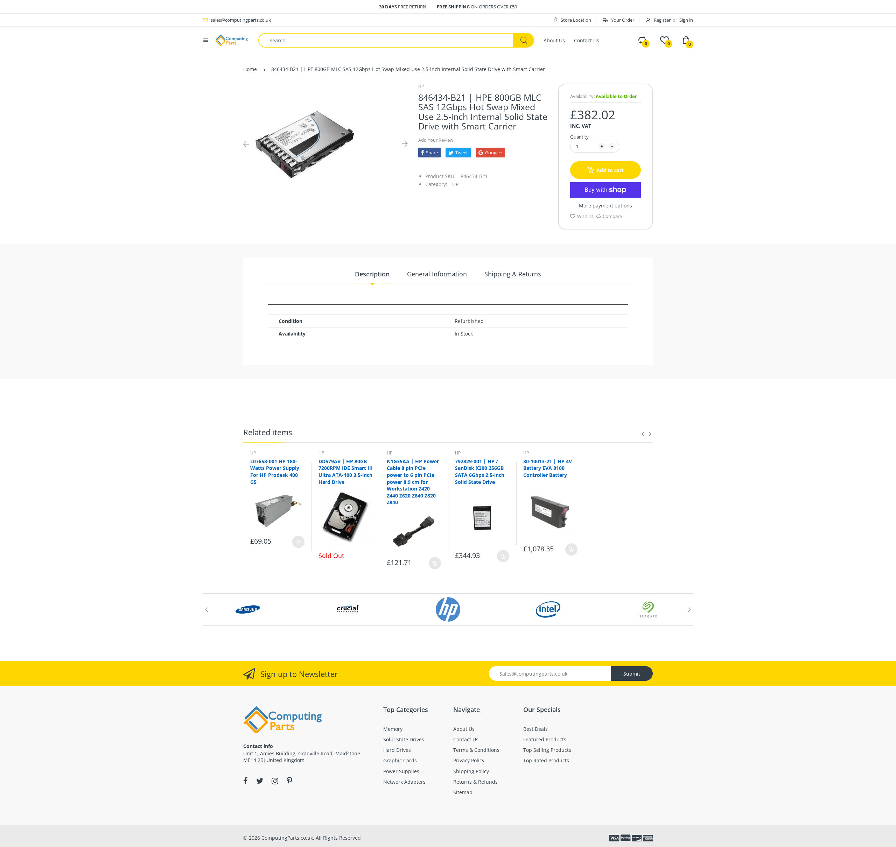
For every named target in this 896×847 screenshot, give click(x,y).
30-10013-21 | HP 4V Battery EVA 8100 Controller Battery (547, 468)
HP (421, 86)
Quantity (579, 137)
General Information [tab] (437, 274)
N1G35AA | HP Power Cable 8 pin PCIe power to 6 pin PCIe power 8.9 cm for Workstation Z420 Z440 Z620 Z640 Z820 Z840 (413, 482)
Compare (612, 216)
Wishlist (585, 216)
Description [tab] (372, 274)
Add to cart (610, 170)
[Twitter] (259, 780)
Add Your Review (435, 140)
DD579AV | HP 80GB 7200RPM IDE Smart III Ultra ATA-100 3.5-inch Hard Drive (345, 471)
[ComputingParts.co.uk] (231, 39)
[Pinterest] (289, 780)
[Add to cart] (298, 542)
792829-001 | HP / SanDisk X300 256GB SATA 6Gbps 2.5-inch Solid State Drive (479, 471)
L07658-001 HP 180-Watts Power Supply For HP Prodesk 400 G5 (274, 471)
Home (250, 69)
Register (662, 20)
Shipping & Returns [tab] (512, 274)
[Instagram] (275, 780)
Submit (631, 673)
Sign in (686, 20)
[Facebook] (245, 780)
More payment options (605, 206)
